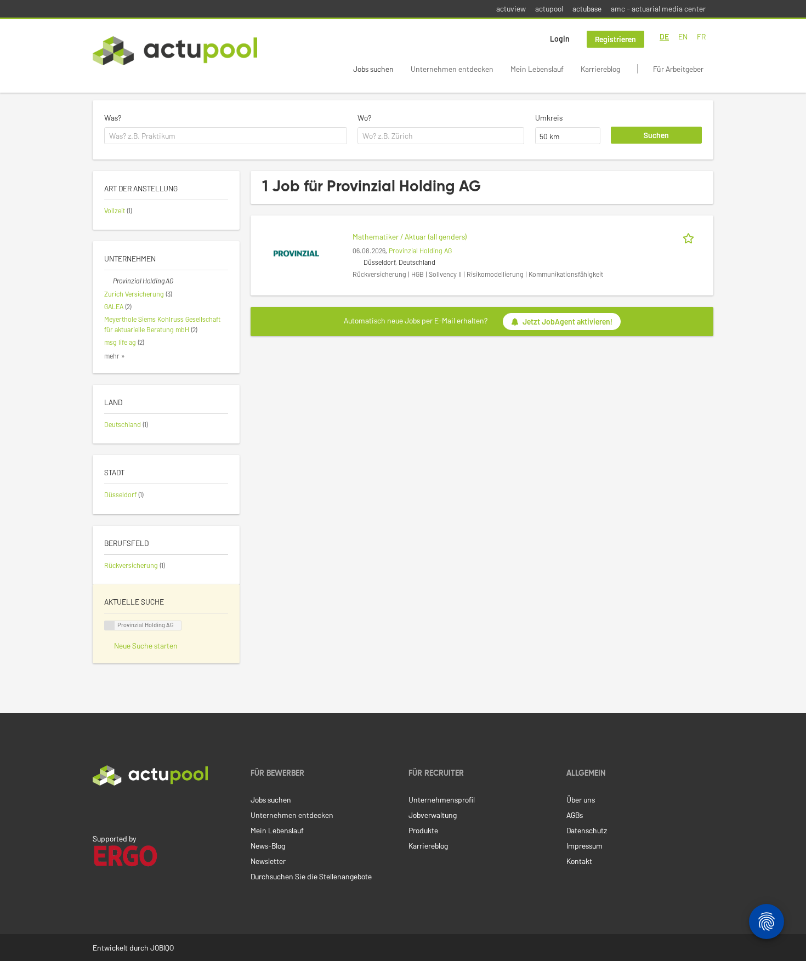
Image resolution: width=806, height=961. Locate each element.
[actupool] (175, 50)
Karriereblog (600, 68)
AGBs (574, 815)
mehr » (114, 355)
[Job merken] (690, 236)
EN (683, 36)
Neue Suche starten (146, 645)
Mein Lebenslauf (537, 68)
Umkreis (549, 117)
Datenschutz (586, 830)
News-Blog (268, 845)
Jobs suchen (373, 68)
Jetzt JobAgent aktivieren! (567, 321)
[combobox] (225, 136)
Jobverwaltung (432, 815)
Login (560, 38)
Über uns (580, 799)
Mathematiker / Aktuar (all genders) (410, 236)
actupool (549, 8)
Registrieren (615, 39)
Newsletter (268, 861)
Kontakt (579, 861)
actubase (586, 8)
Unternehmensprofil (441, 799)
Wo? (364, 117)
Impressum (584, 845)
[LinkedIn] (99, 808)
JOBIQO (162, 947)
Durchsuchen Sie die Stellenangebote (311, 876)
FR (701, 36)
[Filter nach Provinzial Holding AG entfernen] (108, 280)
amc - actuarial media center (658, 8)
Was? (112, 117)
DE (664, 36)
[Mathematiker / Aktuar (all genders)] (296, 252)
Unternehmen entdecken (452, 68)
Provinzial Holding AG (420, 250)
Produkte (423, 830)
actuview (511, 8)
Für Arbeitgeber (678, 68)
